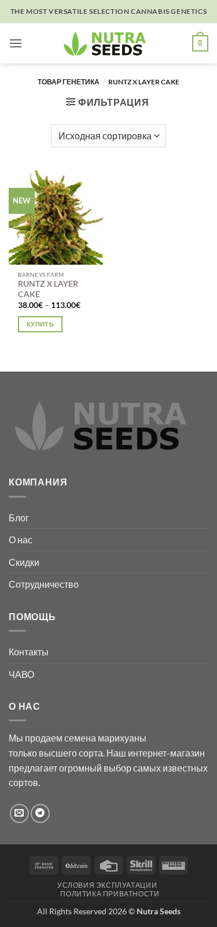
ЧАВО (21, 674)
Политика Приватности (109, 893)
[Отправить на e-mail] (19, 813)
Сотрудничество (44, 584)
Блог (19, 517)
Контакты (29, 651)
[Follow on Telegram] (40, 813)
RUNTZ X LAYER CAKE (48, 289)
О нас (20, 539)
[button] (16, 43)
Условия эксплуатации (107, 885)
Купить (40, 324)
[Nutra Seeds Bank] (109, 43)
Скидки (24, 562)
